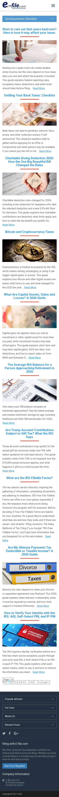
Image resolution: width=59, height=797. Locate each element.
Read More (39, 88)
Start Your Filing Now (14, 766)
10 (31, 682)
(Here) (20, 785)
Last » (46, 682)
